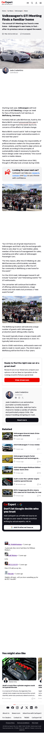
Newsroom (16, 713)
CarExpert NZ (37, 717)
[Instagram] (17, 707)
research (35, 173)
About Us (6, 713)
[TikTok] (22, 707)
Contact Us (17, 717)
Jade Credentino (16, 70)
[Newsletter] (28, 3)
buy (25, 175)
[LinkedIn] (31, 707)
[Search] (32, 3)
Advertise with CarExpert (32, 713)
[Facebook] (12, 707)
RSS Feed (35, 723)
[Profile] (36, 3)
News (26, 11)
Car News (10, 11)
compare (16, 175)
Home (4, 11)
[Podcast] (36, 707)
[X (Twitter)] (26, 707)
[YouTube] (8, 707)
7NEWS (26, 717)
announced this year (27, 122)
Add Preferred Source (23, 527)
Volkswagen (19, 11)
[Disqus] (22, 567)
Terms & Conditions (23, 723)
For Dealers (6, 717)
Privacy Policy (10, 723)
